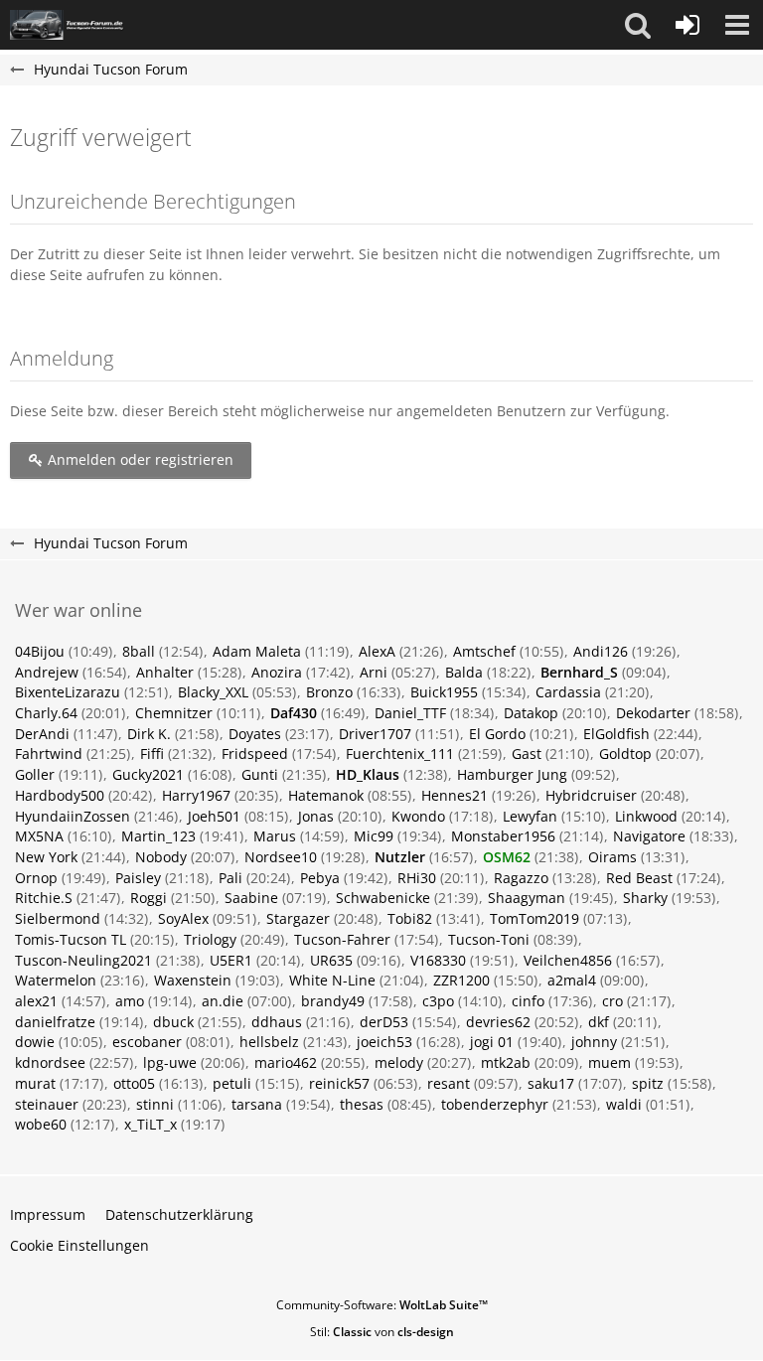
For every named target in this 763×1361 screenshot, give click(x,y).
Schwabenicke (383, 897)
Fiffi (152, 753)
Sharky (645, 897)
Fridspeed (255, 753)
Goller (35, 774)
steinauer (46, 1104)
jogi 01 (492, 1041)
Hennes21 (454, 795)
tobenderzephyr (494, 1104)
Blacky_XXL (213, 691)
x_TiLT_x (150, 1124)
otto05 (134, 1083)
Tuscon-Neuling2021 (83, 960)
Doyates (255, 733)
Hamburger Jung (512, 774)
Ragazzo (521, 877)
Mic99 (373, 836)
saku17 (551, 1083)
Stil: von (382, 1331)
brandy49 (333, 1000)
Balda (464, 672)
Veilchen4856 (568, 960)
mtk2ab (506, 1062)
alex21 (36, 1000)
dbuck (173, 1021)
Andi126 (600, 651)
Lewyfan (530, 816)
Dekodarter (653, 712)
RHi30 (416, 877)
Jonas (316, 816)
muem (609, 1062)
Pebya (320, 877)
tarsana (256, 1104)
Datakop (531, 712)
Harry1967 (196, 795)
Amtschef (484, 651)
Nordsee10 (280, 856)
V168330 (438, 960)
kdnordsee (50, 1062)
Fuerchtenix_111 (400, 753)
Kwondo (418, 816)
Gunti (259, 774)
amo (129, 1000)
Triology (210, 939)
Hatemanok (326, 795)
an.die (222, 1000)
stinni (155, 1104)
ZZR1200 (461, 980)
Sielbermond (57, 918)
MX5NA (39, 836)
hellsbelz (269, 1041)
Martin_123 (158, 836)
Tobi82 (409, 918)
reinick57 (339, 1083)
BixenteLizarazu (67, 691)
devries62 (498, 1021)
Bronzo (329, 691)
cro (612, 1000)
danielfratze (55, 1021)
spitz (648, 1083)
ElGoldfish (616, 733)
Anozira (276, 672)
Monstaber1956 (503, 836)
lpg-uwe (170, 1062)
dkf (598, 1021)
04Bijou (40, 651)
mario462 (285, 1062)
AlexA (377, 651)
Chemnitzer (174, 712)
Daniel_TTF (410, 712)
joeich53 (384, 1041)
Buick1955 (444, 691)
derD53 (384, 1021)
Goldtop (625, 753)
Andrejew (46, 672)
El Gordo (497, 733)
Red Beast (639, 877)
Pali (230, 877)
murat (35, 1083)
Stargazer (298, 918)
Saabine (251, 897)
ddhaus (276, 1021)
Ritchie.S (44, 897)
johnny (594, 1041)
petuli (232, 1083)
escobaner (147, 1041)
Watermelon (55, 980)
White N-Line (332, 980)
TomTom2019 (534, 918)
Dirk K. (149, 733)
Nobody (161, 856)
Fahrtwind (48, 753)
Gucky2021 (148, 774)
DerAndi (42, 733)
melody (399, 1062)
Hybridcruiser (591, 795)
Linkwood (646, 816)
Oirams (612, 856)
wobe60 (41, 1124)
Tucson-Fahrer (342, 939)
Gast (526, 753)
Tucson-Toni (489, 939)
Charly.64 (46, 712)
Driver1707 (375, 733)
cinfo (528, 1000)
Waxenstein (192, 980)
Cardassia (568, 691)
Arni (373, 672)
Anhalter (165, 672)
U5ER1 (231, 960)
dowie (35, 1041)
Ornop (36, 877)
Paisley (138, 877)
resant (448, 1083)
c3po (438, 1000)
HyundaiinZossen (72, 816)
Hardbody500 (59, 795)
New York (46, 856)
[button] (638, 25)
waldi (624, 1104)
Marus (274, 836)
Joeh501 (214, 816)
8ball (138, 651)
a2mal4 (571, 980)
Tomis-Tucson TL (70, 939)
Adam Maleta (257, 651)
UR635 (331, 960)
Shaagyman (526, 897)
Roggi (148, 897)
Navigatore (649, 836)
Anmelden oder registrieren (138, 459)
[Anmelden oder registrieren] (687, 25)
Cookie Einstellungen (79, 1245)
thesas (361, 1104)
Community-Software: (382, 1304)
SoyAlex (183, 918)
